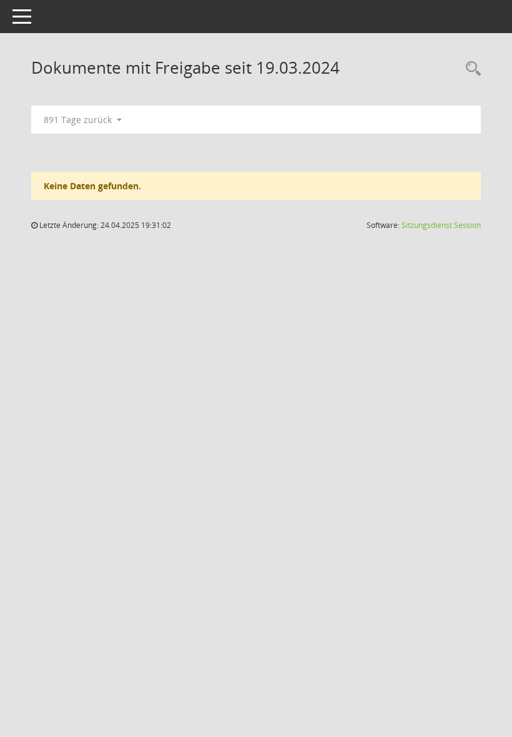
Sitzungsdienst (441, 225)
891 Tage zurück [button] (79, 120)
